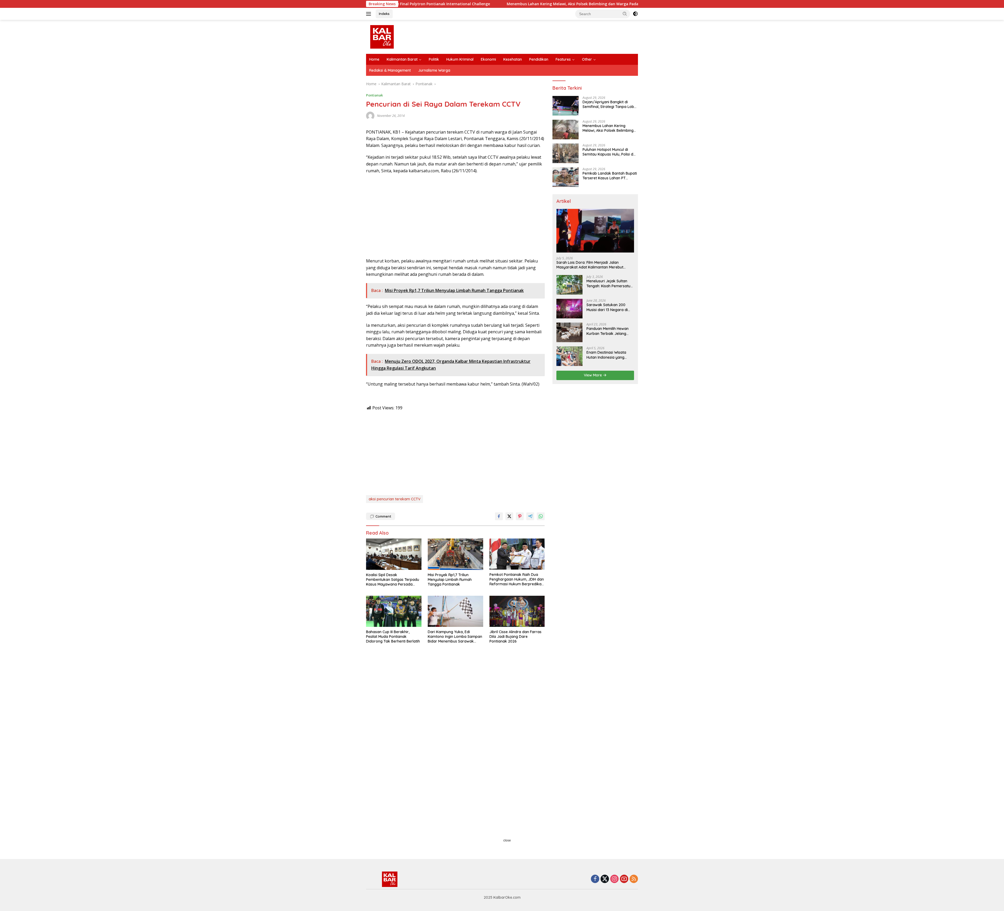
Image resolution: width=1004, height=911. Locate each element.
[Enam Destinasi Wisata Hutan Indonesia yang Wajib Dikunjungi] (569, 356)
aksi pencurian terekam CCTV (394, 499)
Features (563, 59)
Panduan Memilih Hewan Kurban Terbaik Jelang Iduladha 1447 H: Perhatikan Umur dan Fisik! (609, 331)
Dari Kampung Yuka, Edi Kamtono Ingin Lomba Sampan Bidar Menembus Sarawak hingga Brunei (455, 636)
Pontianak (374, 95)
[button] (625, 13)
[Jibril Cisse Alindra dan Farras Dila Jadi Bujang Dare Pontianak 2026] (517, 611)
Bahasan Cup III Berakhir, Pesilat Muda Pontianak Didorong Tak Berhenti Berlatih (393, 636)
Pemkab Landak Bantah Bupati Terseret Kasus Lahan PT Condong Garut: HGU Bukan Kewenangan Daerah (610, 175)
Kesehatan (512, 59)
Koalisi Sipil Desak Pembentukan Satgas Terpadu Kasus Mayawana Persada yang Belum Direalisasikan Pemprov (392, 579)
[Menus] (369, 13)
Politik (434, 59)
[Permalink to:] (370, 115)
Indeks (384, 14)
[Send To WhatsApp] (541, 516)
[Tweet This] (509, 516)
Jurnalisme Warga (434, 70)
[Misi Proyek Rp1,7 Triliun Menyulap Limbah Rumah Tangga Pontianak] (455, 554)
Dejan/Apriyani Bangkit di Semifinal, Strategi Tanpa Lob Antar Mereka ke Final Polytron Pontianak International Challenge (609, 104)
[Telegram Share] (530, 516)
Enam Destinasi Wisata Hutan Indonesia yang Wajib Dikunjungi (606, 354)
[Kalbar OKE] (401, 36)
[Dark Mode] (635, 13)
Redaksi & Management (390, 70)
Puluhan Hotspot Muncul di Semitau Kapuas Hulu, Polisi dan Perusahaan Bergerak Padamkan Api (610, 152)
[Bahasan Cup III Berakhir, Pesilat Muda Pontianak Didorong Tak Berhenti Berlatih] (393, 611)
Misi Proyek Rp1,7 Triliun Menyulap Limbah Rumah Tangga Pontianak (450, 579)
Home (374, 59)
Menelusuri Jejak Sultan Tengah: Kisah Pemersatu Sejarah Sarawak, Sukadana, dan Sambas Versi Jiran (608, 283)
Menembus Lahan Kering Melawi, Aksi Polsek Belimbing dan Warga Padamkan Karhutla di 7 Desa (529, 4)
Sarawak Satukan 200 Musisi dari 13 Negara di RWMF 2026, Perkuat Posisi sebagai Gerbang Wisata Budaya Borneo (609, 307)
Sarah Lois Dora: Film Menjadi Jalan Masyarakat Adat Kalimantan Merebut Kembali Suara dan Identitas (589, 265)
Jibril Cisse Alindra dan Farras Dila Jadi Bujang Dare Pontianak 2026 (515, 636)
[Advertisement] (455, 216)
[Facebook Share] (499, 516)
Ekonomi (488, 59)
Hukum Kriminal (460, 59)
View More (593, 375)
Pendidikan (538, 59)
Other (587, 59)
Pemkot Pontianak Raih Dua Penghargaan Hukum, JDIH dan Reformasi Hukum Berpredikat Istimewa (516, 579)
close (507, 840)
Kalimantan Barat (402, 59)
